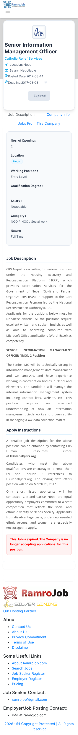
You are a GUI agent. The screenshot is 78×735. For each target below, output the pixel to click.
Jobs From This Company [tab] (39, 123)
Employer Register (27, 678)
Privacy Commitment (29, 637)
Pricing (17, 684)
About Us (19, 632)
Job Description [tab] (22, 114)
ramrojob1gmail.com (29, 699)
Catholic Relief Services (23, 58)
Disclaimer (20, 647)
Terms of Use (23, 642)
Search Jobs (22, 668)
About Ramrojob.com (29, 663)
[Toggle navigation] (7, 12)
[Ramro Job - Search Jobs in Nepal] (14, 4)
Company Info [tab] (58, 114)
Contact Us (21, 626)
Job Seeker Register (28, 673)
